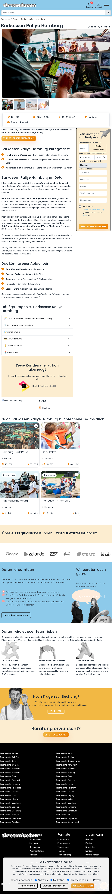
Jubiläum (34, 855)
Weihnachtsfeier (37, 851)
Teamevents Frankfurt (10, 780)
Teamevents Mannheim (10, 803)
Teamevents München (66, 803)
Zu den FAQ (56, 711)
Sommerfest (35, 839)
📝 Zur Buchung (12, 331)
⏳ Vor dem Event (13, 345)
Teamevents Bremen (9, 765)
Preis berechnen (98, 148)
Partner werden (92, 855)
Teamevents (63, 847)
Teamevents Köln (8, 795)
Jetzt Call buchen (56, 734)
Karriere (89, 843)
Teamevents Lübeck (9, 799)
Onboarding (35, 847)
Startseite (5, 19)
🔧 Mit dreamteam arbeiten (18, 325)
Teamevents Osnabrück (66, 811)
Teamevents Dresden (65, 768)
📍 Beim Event (11, 352)
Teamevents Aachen (9, 753)
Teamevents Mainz (64, 799)
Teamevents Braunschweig (68, 761)
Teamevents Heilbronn (66, 788)
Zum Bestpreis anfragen (18, 138)
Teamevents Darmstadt (66, 765)
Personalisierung (79, 880)
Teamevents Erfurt (8, 776)
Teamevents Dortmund (10, 768)
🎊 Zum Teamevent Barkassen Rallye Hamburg (28, 318)
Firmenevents (64, 843)
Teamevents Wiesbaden (10, 818)
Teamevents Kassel (65, 791)
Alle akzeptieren (83, 885)
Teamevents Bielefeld (9, 757)
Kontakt (89, 851)
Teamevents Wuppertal (66, 818)
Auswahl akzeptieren (54, 885)
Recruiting (34, 843)
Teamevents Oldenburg (10, 811)
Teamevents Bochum (65, 757)
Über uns (89, 839)
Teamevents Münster (9, 807)
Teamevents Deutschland (67, 822)
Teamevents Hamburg (10, 784)
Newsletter (90, 847)
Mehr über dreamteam (16, 615)
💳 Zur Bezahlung (13, 338)
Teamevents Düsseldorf (10, 772)
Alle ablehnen (28, 885)
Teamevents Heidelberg (10, 788)
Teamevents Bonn (8, 761)
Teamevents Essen (64, 776)
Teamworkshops (65, 855)
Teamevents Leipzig (65, 795)
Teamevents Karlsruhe (10, 791)
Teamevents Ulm (63, 814)
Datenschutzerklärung (93, 209)
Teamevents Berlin (64, 753)
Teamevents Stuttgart (10, 814)
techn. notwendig (23, 880)
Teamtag (61, 851)
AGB (85, 215)
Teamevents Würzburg (10, 822)
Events (15, 19)
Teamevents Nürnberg (66, 807)
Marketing (58, 880)
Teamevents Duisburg (65, 772)
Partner (97, 880)
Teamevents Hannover (66, 784)
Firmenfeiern (63, 839)
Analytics (43, 880)
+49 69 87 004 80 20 (91, 596)
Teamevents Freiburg (65, 780)
